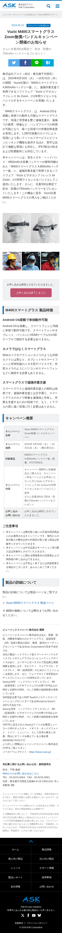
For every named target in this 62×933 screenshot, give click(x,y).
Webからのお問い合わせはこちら (21, 773)
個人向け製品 (15, 858)
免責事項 (19, 923)
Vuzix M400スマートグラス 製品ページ (30, 602)
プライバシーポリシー (37, 923)
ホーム (15, 849)
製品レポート (15, 877)
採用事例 (46, 877)
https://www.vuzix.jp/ (40, 751)
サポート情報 (46, 868)
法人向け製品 (46, 858)
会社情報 (15, 886)
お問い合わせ (46, 886)
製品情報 (46, 849)
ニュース (7, 14)
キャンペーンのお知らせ (24, 14)
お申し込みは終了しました (31, 292)
